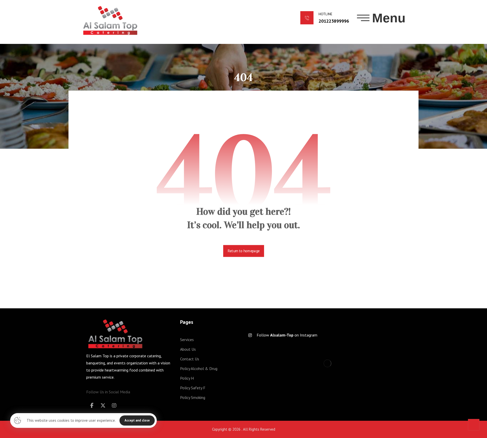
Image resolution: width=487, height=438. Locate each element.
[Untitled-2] (381, 371)
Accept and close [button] (137, 420)
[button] (381, 18)
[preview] (268, 371)
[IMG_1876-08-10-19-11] (324, 371)
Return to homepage (243, 251)
